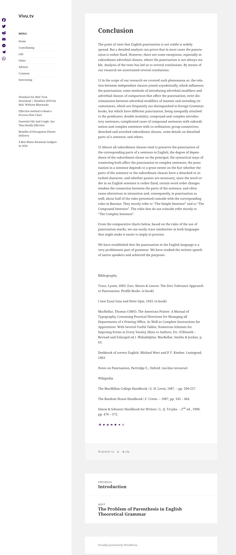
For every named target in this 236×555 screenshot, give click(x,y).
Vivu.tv (26, 16)
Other (22, 60)
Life (21, 54)
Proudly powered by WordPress (117, 545)
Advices (23, 67)
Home (22, 41)
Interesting (25, 80)
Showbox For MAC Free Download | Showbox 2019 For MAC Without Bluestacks (37, 101)
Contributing (26, 47)
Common (24, 73)
